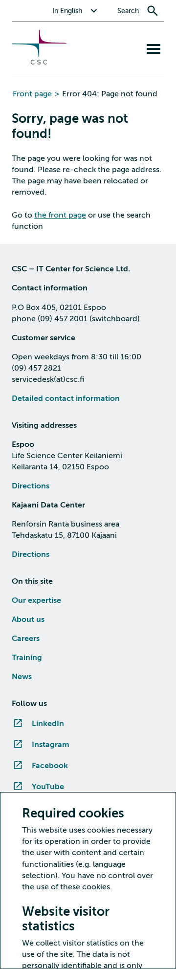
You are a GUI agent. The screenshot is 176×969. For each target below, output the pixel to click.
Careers (26, 638)
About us (28, 619)
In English (67, 11)
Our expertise (36, 600)
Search (128, 11)
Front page (32, 93)
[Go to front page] (39, 62)
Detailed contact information (66, 398)
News (22, 676)
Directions (30, 486)
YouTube (48, 786)
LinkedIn (48, 723)
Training (27, 657)
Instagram (50, 744)
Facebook (50, 765)
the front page (60, 215)
